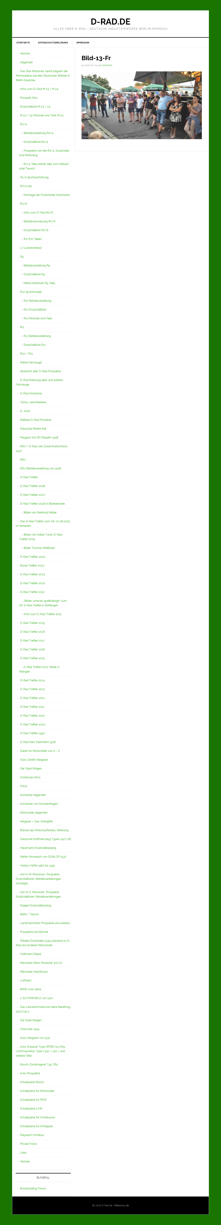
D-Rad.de (110, 21)
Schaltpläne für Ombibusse (37, 1117)
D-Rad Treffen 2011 (32, 706)
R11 (22, 327)
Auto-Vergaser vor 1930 (35, 1038)
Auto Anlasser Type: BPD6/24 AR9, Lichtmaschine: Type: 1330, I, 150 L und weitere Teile (40, 1051)
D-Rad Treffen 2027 (32, 495)
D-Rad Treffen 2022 (32, 583)
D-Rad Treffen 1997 (32, 733)
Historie (25, 53)
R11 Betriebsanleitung (37, 336)
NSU (23, 459)
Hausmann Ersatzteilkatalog (38, 848)
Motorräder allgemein (33, 812)
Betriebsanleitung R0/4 (38, 133)
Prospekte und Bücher (34, 932)
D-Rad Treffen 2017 (32, 640)
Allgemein (26, 62)
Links (23, 1152)
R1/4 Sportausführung (34, 177)
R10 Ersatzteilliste (34, 309)
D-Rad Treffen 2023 (32, 574)
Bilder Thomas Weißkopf (39, 548)
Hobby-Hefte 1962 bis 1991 (37, 865)
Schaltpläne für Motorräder (37, 1091)
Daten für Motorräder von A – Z (40, 751)
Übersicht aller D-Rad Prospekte (40, 371)
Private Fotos (28, 1143)
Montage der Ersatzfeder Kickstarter (46, 195)
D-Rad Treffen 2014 (32, 680)
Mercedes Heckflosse (33, 971)
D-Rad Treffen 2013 (32, 689)
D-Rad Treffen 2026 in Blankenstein (42, 503)
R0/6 (23, 203)
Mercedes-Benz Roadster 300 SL (41, 962)
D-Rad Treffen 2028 (32, 486)
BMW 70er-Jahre (30, 989)
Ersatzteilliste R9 (34, 274)
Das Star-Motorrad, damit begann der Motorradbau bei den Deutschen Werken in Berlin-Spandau (43, 75)
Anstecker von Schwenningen (39, 803)
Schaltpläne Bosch (32, 1082)
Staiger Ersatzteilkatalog (35, 905)
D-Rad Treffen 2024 (32, 556)
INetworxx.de (121, 1205)
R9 (22, 256)
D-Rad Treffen (29, 477)
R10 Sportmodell (31, 292)
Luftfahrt (25, 980)
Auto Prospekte (30, 1073)
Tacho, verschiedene (33, 402)
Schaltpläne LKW (31, 1108)
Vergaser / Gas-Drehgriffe (36, 821)
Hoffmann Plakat (30, 954)
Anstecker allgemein (33, 795)
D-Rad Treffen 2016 (32, 649)
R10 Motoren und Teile (37, 318)
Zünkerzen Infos (30, 777)
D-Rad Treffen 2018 (32, 631)
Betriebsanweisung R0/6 (39, 221)
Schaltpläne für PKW (33, 1099)
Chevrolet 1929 (29, 1029)
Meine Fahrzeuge (31, 362)
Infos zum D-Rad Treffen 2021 (42, 614)
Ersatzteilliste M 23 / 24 (35, 106)
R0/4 (23, 124)
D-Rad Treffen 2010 (32, 715)
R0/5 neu (26, 186)
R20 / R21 (26, 353)
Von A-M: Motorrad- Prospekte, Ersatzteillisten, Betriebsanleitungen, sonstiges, (38, 879)
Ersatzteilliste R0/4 (35, 141)
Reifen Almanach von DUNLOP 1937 (43, 856)
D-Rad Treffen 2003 (32, 724)
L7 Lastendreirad (31, 247)
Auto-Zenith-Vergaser (34, 759)
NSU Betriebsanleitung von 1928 (40, 468)
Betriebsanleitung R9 (36, 265)
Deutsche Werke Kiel (33, 428)
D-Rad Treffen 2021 (32, 592)
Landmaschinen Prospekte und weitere (45, 923)
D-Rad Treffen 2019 (32, 623)
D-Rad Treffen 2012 (32, 698)
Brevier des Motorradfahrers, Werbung (44, 830)
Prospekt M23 (29, 97)
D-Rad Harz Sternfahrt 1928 (38, 742)
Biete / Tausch (29, 914)
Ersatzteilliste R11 (34, 344)
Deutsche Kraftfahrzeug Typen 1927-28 (45, 839)
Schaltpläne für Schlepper (36, 1126)
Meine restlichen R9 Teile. (39, 283)
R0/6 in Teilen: (32, 239)
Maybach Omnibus (32, 1135)
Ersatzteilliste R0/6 (35, 230)
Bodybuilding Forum (33, 1188)
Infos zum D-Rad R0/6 (38, 212)
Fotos (23, 786)
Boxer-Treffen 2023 (32, 565)
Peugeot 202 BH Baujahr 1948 (39, 437)
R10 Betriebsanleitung (37, 300)
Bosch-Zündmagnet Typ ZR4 (39, 1064)
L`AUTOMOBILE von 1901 (36, 998)
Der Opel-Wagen (31, 768)
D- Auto (25, 411)
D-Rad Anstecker (31, 393)
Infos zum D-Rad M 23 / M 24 (39, 89)
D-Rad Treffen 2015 (32, 658)
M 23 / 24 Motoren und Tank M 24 (42, 115)
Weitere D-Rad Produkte (35, 419)
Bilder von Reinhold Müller (40, 512)
